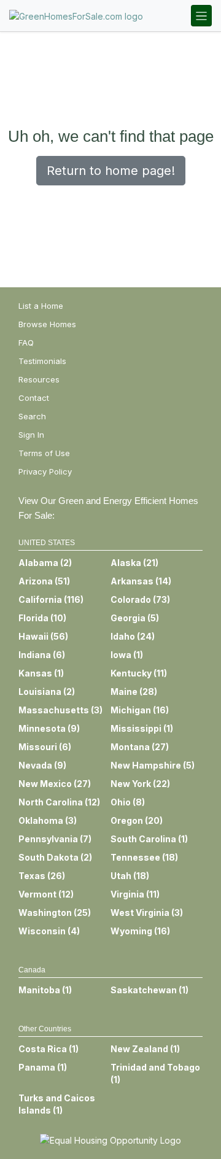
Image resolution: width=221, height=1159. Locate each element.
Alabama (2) (45, 562)
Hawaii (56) (43, 636)
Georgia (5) (134, 618)
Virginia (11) (135, 894)
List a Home (40, 306)
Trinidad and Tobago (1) (155, 1073)
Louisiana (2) (46, 691)
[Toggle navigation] (201, 15)
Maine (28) (133, 691)
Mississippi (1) (141, 728)
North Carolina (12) (59, 802)
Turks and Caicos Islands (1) (56, 1104)
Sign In (31, 435)
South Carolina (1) (149, 839)
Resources (39, 379)
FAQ (26, 342)
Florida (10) (42, 618)
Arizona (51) (44, 581)
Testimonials (42, 361)
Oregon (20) (136, 820)
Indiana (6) (41, 654)
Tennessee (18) (144, 857)
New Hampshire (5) (152, 765)
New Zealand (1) (145, 1049)
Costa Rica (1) (48, 1049)
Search (32, 416)
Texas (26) (41, 875)
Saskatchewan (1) (149, 990)
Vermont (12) (46, 894)
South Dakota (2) (55, 857)
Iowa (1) (126, 654)
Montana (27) (139, 747)
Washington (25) (54, 912)
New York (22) (140, 783)
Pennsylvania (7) (54, 839)
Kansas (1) (41, 673)
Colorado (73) (140, 599)
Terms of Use (44, 453)
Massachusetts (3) (60, 710)
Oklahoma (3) (47, 820)
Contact (33, 398)
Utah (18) (129, 875)
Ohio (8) (127, 802)
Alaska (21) (134, 562)
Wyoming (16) (140, 931)
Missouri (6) (44, 747)
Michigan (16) (139, 710)
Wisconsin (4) (49, 931)
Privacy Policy (45, 471)
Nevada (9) (42, 765)
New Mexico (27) (54, 783)
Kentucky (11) (138, 673)
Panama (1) (42, 1067)
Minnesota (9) (49, 728)
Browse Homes (47, 324)
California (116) (50, 599)
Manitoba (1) (45, 990)
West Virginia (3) (146, 912)
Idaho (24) (132, 636)
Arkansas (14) (140, 581)
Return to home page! (111, 170)
